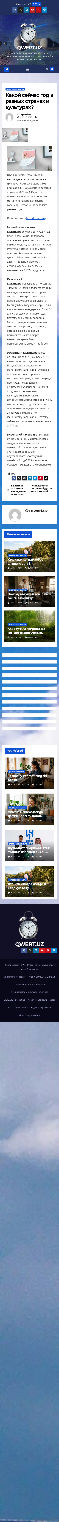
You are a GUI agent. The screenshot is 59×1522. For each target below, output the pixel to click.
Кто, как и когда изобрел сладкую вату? (26, 561)
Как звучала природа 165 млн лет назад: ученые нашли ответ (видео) (26, 633)
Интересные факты (15, 89)
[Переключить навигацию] (27, 69)
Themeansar (32, 969)
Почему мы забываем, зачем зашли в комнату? (29, 596)
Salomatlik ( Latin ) (17, 808)
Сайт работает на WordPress (19, 964)
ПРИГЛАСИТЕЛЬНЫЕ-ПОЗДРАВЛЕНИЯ (29, 992)
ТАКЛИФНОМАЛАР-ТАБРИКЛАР (29, 984)
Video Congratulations (29, 1015)
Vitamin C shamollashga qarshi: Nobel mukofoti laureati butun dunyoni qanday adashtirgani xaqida (28, 818)
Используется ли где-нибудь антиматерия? (39, 488)
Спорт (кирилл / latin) (18, 844)
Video (52, 999)
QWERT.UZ (29, 48)
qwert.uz (26, 114)
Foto (10, 1007)
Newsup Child (47, 964)
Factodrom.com (35, 218)
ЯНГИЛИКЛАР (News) (14, 976)
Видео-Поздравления (41, 1007)
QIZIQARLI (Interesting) (14, 999)
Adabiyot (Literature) (38, 999)
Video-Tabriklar (21, 1007)
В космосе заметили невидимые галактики (18, 490)
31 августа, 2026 (20, 784)
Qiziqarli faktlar (16, 772)
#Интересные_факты (27, 120)
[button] (47, 69)
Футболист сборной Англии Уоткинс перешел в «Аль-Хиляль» (29, 852)
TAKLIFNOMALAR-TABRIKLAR (41, 976)
